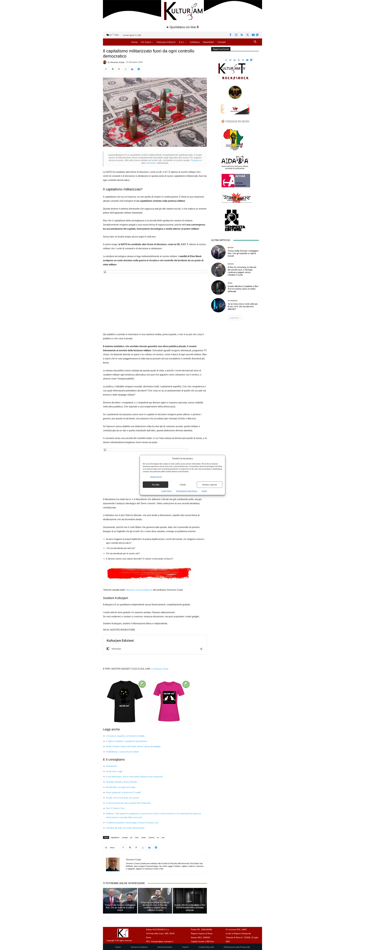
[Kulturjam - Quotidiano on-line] (182, 10)
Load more (234, 318)
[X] (247, 35)
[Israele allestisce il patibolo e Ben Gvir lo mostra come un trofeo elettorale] (218, 287)
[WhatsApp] (125, 69)
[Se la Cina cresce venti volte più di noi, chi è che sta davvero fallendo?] (218, 305)
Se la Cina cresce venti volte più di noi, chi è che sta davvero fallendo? (242, 306)
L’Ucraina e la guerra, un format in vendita (125, 736)
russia (143, 837)
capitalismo (115, 837)
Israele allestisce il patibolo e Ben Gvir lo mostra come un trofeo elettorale (190, 907)
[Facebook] (230, 35)
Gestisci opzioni (209, 484)
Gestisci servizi (156, 477)
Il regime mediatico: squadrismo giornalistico (126, 741)
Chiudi (182, 484)
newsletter (151, 163)
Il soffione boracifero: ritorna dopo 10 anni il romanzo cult (132, 822)
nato (136, 837)
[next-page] (109, 918)
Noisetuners (111, 766)
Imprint (204, 491)
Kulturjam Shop (160, 669)
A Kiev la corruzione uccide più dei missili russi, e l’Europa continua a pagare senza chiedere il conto (155, 906)
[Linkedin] (132, 69)
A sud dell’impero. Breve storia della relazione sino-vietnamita (134, 776)
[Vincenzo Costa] (105, 62)
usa (163, 837)
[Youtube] (253, 35)
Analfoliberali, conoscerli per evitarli (122, 751)
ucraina (151, 837)
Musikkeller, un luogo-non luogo (120, 787)
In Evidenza (232, 301)
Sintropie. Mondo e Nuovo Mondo (121, 782)
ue (158, 837)
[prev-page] (105, 918)
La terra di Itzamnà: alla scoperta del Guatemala (128, 803)
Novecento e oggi (114, 771)
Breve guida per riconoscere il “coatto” (123, 792)
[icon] (257, 35)
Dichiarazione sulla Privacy (186, 491)
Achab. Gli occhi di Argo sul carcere (122, 797)
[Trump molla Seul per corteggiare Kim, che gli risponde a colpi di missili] (218, 252)
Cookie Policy (166, 491)
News (189, 901)
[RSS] (242, 35)
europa (125, 837)
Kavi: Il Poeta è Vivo (115, 808)
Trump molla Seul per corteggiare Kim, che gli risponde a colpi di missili (120, 907)
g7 (131, 837)
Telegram (195, 160)
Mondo (120, 901)
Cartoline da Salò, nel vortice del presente (125, 828)
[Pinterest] (119, 69)
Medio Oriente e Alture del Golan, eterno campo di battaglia (133, 746)
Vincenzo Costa (117, 62)
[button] (255, 41)
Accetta (155, 484)
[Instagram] (236, 35)
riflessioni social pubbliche (139, 590)
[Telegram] (138, 69)
